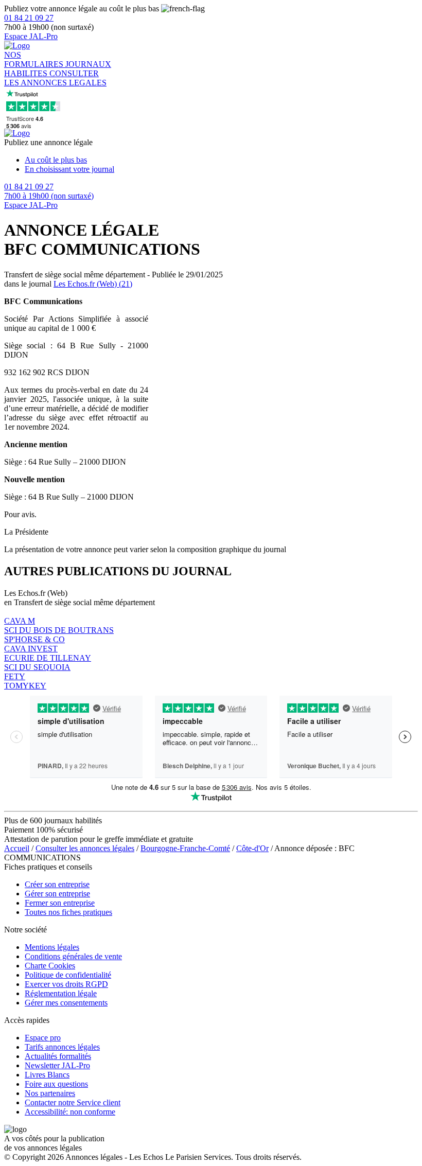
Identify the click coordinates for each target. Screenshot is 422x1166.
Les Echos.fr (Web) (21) (93, 283)
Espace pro (43, 1037)
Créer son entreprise (57, 884)
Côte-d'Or (252, 848)
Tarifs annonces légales (62, 1047)
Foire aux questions (56, 1084)
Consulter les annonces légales (85, 848)
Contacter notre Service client (72, 1102)
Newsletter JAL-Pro (57, 1065)
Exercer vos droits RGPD (66, 984)
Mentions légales (52, 947)
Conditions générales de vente (73, 956)
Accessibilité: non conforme (70, 1111)
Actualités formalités (58, 1056)
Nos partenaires (50, 1093)
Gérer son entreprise (57, 893)
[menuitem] (221, 160)
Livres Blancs (47, 1074)
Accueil (16, 848)
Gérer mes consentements (66, 1002)
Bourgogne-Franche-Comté (185, 848)
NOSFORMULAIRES (34, 59)
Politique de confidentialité (68, 974)
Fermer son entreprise (60, 902)
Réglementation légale (61, 993)
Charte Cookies (50, 965)
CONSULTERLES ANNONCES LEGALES (55, 78)
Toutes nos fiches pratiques (68, 912)
